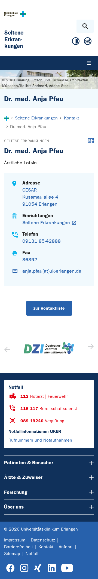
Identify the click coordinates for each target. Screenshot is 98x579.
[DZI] (49, 348)
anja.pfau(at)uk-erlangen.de (51, 271)
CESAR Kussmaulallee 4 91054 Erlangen (40, 197)
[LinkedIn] (51, 568)
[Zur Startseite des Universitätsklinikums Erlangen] (15, 14)
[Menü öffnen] (89, 63)
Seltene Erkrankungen (26, 141)
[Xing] (38, 568)
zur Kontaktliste (49, 308)
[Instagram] (24, 568)
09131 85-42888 (41, 241)
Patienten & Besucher (28, 463)
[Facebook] (10, 568)
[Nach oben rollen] (89, 570)
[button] (90, 348)
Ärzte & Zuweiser (23, 477)
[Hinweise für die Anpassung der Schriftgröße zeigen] (87, 42)
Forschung (15, 492)
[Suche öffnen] (85, 26)
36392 (29, 260)
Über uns (14, 507)
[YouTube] (67, 568)
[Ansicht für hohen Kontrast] (75, 42)
